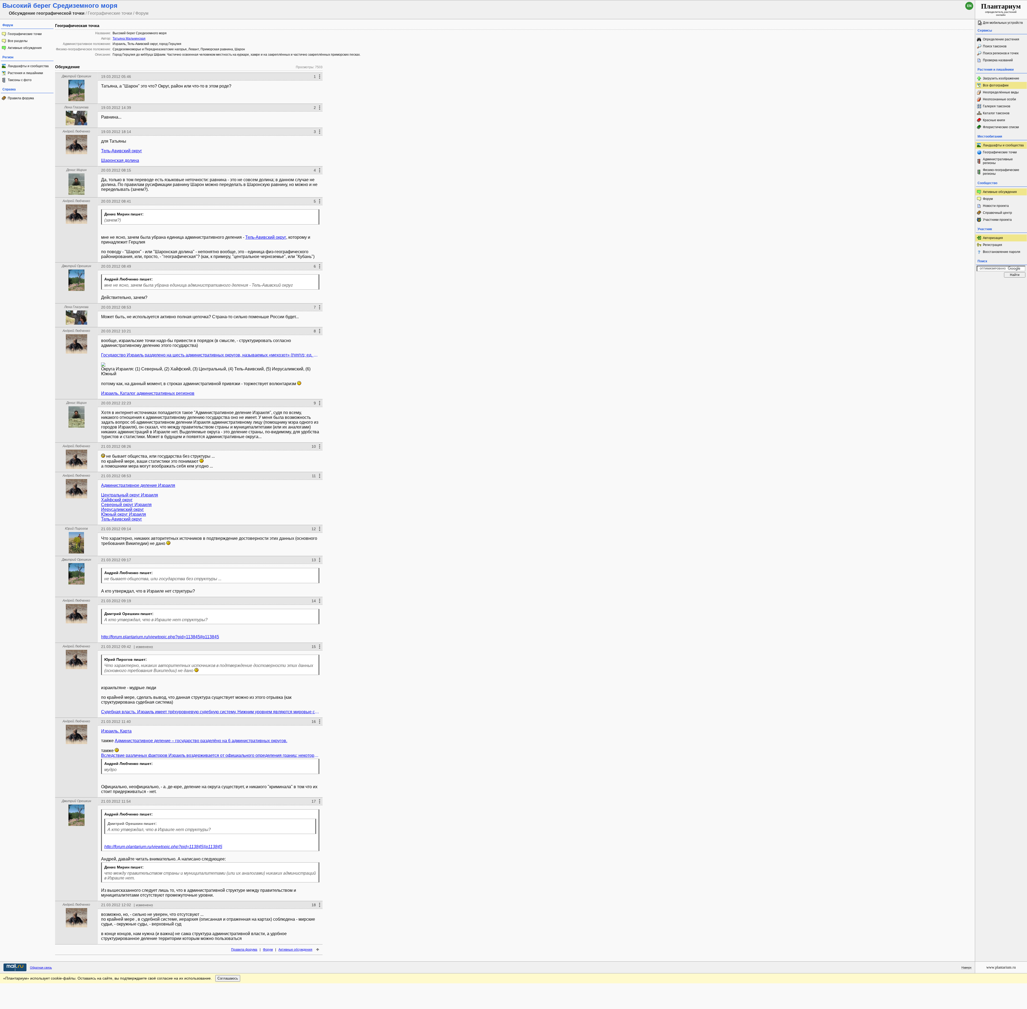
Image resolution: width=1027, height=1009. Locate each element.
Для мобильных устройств (1003, 23)
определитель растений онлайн (1001, 9)
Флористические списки (1001, 127)
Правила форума (21, 98)
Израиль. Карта (116, 731)
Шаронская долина (120, 160)
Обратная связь (41, 967)
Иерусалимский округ (122, 509)
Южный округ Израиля (123, 514)
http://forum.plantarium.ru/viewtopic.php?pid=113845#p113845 (160, 637)
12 (314, 529)
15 (314, 646)
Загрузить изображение (1001, 78)
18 (314, 905)
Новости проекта (996, 206)
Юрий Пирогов (76, 528)
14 (314, 601)
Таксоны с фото (20, 80)
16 (314, 721)
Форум (268, 949)
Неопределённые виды (1001, 92)
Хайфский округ (117, 500)
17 (314, 801)
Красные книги (994, 120)
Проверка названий (998, 60)
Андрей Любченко (76, 131)
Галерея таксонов (996, 106)
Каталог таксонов (996, 113)
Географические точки (25, 34)
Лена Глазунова (76, 107)
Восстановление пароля (1001, 252)
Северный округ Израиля (126, 504)
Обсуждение (67, 67)
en (969, 6)
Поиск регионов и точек (1000, 53)
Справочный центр (997, 213)
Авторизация (993, 238)
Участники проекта (997, 220)
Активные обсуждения (25, 48)
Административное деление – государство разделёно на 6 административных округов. (201, 740)
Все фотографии (996, 85)
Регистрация (992, 245)
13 (314, 560)
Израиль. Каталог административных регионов (147, 393)
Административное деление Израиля (138, 485)
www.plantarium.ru (1001, 967)
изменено (144, 646)
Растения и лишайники (25, 73)
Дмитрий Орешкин (76, 76)
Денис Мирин (76, 170)
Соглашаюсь (227, 978)
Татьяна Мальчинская (129, 38)
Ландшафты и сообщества (28, 66)
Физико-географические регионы (1001, 172)
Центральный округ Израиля (129, 495)
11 (314, 476)
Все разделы (18, 41)
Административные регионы (998, 161)
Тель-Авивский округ (121, 151)
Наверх (966, 967)
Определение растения (1001, 39)
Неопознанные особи (999, 99)
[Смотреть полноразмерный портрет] (76, 99)
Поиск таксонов (994, 46)
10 (314, 446)
